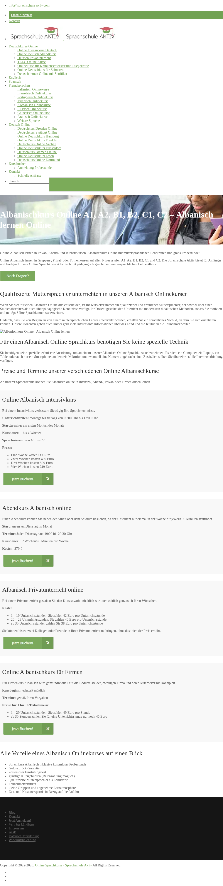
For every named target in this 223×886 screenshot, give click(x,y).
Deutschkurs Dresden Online (37, 128)
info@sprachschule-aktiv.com (29, 5)
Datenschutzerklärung (24, 836)
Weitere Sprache (28, 120)
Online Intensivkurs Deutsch (37, 50)
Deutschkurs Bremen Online (37, 152)
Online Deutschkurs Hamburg (38, 136)
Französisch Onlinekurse (34, 93)
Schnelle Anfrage (29, 175)
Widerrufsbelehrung (22, 840)
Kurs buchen (17, 164)
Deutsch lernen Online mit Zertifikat (42, 73)
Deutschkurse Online (23, 46)
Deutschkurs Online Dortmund (38, 160)
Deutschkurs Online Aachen (36, 144)
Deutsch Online (19, 124)
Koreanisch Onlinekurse (34, 105)
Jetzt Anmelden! (20, 820)
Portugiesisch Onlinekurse (35, 97)
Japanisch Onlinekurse (32, 101)
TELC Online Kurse (31, 62)
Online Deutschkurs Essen (35, 156)
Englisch (15, 77)
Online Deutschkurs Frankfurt (38, 140)
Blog (12, 812)
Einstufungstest (21, 15)
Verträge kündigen (21, 824)
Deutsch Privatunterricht (34, 58)
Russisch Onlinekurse (32, 109)
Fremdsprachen (19, 85)
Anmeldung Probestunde (34, 167)
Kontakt (14, 21)
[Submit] (81, 184)
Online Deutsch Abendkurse (36, 54)
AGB (12, 832)
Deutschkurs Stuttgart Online (37, 132)
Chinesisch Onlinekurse (33, 113)
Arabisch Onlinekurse (32, 117)
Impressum (16, 828)
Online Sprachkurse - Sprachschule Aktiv (63, 865)
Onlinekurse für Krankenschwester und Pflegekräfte (53, 66)
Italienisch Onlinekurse (33, 89)
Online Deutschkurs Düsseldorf (39, 148)
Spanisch (15, 81)
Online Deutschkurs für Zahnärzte (40, 70)
